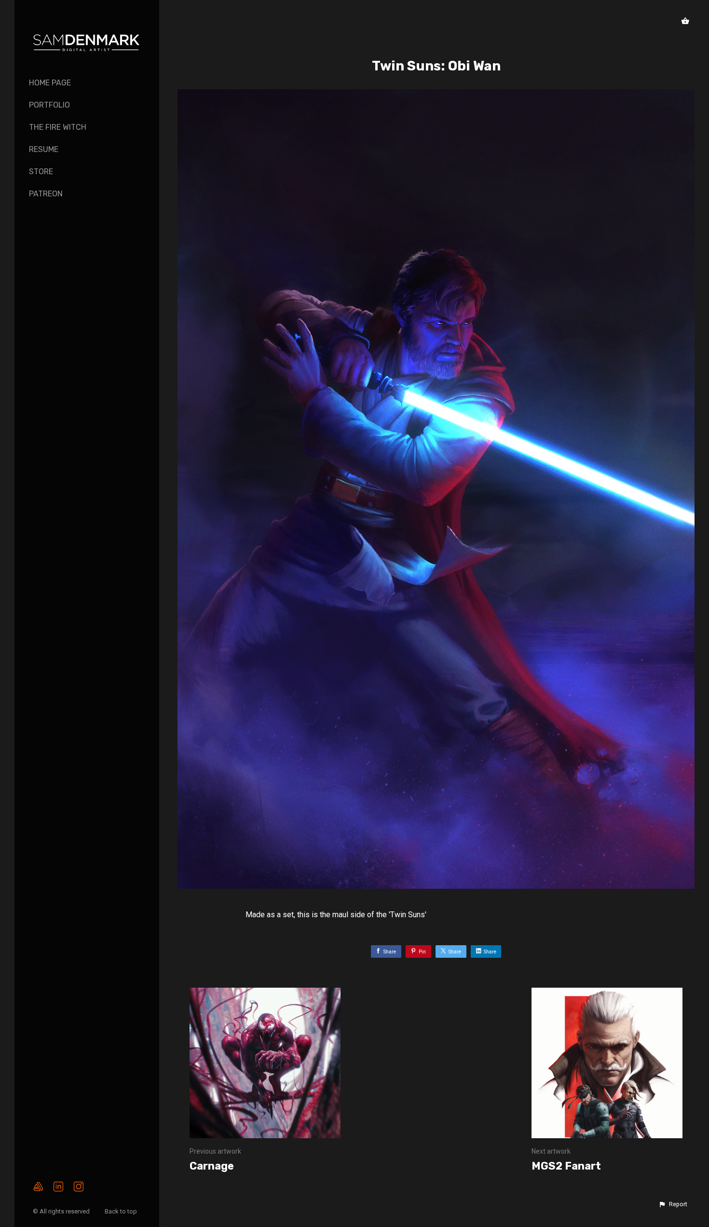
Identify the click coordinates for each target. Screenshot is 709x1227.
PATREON (46, 193)
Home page (50, 82)
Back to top (121, 1211)
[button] (672, 1204)
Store (41, 171)
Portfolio (49, 105)
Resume (43, 149)
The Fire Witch (57, 127)
